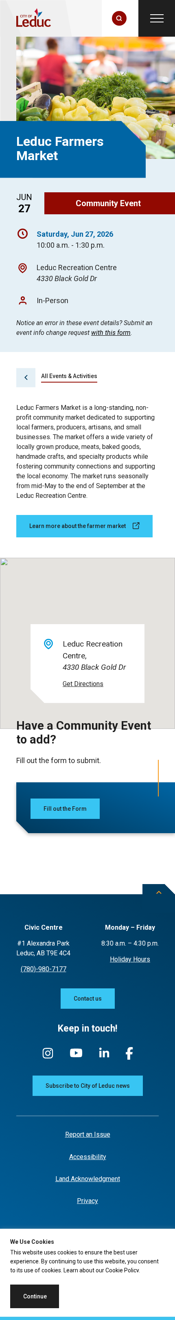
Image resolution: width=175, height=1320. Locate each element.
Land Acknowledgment (87, 1179)
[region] (87, 1274)
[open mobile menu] (156, 18)
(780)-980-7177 (43, 969)
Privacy (87, 1201)
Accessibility (87, 1157)
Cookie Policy (122, 1270)
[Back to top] (158, 898)
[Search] (119, 18)
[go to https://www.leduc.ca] (33, 18)
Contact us (88, 998)
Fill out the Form (65, 808)
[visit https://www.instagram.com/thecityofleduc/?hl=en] (47, 1057)
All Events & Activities (69, 376)
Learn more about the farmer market (77, 526)
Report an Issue (87, 1134)
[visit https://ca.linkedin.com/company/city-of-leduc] (104, 1056)
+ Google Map (83, 684)
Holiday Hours (130, 959)
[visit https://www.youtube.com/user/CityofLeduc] (76, 1056)
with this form (111, 333)
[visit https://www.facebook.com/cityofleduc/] (129, 1057)
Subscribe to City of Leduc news (88, 1085)
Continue (35, 1296)
